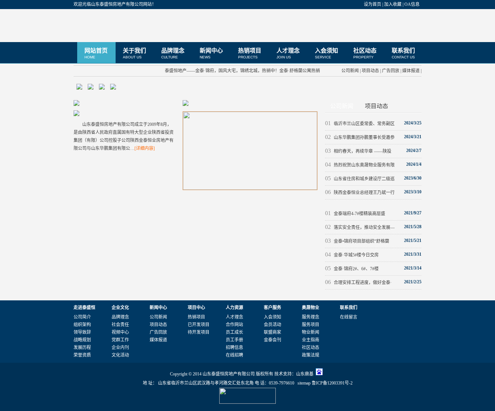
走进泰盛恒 (84, 307)
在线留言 (348, 317)
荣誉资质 (82, 355)
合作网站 (234, 324)
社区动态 (365, 53)
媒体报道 (411, 70)
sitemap (304, 383)
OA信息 (412, 4)
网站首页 (96, 53)
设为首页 (372, 4)
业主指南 (310, 339)
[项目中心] (185, 104)
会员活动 (272, 324)
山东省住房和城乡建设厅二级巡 (360, 178)
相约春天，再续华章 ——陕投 (358, 151)
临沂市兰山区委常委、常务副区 (360, 123)
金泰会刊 (272, 339)
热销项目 (249, 53)
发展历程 (82, 347)
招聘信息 (234, 347)
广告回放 (390, 70)
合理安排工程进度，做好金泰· (358, 282)
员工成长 (234, 332)
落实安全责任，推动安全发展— (360, 227)
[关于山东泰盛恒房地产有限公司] (76, 104)
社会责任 (120, 324)
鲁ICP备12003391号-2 (332, 383)
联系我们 (403, 53)
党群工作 (120, 339)
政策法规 (310, 355)
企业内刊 (120, 347)
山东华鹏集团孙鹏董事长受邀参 (360, 137)
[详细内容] (144, 148)
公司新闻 (350, 70)
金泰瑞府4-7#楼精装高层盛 (355, 213)
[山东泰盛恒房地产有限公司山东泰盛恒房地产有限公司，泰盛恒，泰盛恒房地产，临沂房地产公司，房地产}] (119, 25)
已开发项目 (198, 324)
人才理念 (288, 53)
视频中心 (120, 332)
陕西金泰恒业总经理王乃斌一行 (360, 192)
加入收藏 (393, 4)
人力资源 (234, 307)
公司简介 (82, 317)
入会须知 (326, 53)
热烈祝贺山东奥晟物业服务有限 (360, 165)
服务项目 (310, 324)
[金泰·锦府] (250, 188)
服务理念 (310, 317)
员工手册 (234, 339)
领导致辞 (82, 332)
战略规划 (82, 339)
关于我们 (134, 53)
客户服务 (272, 307)
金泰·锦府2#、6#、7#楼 (352, 268)
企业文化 (120, 307)
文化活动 (120, 355)
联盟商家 (272, 332)
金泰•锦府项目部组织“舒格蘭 (357, 241)
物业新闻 (310, 332)
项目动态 (370, 70)
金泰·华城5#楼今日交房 (352, 255)
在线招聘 (234, 355)
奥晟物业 (310, 307)
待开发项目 (198, 332)
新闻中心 (211, 53)
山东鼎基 (304, 374)
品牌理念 (172, 53)
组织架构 (82, 324)
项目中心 (196, 307)
